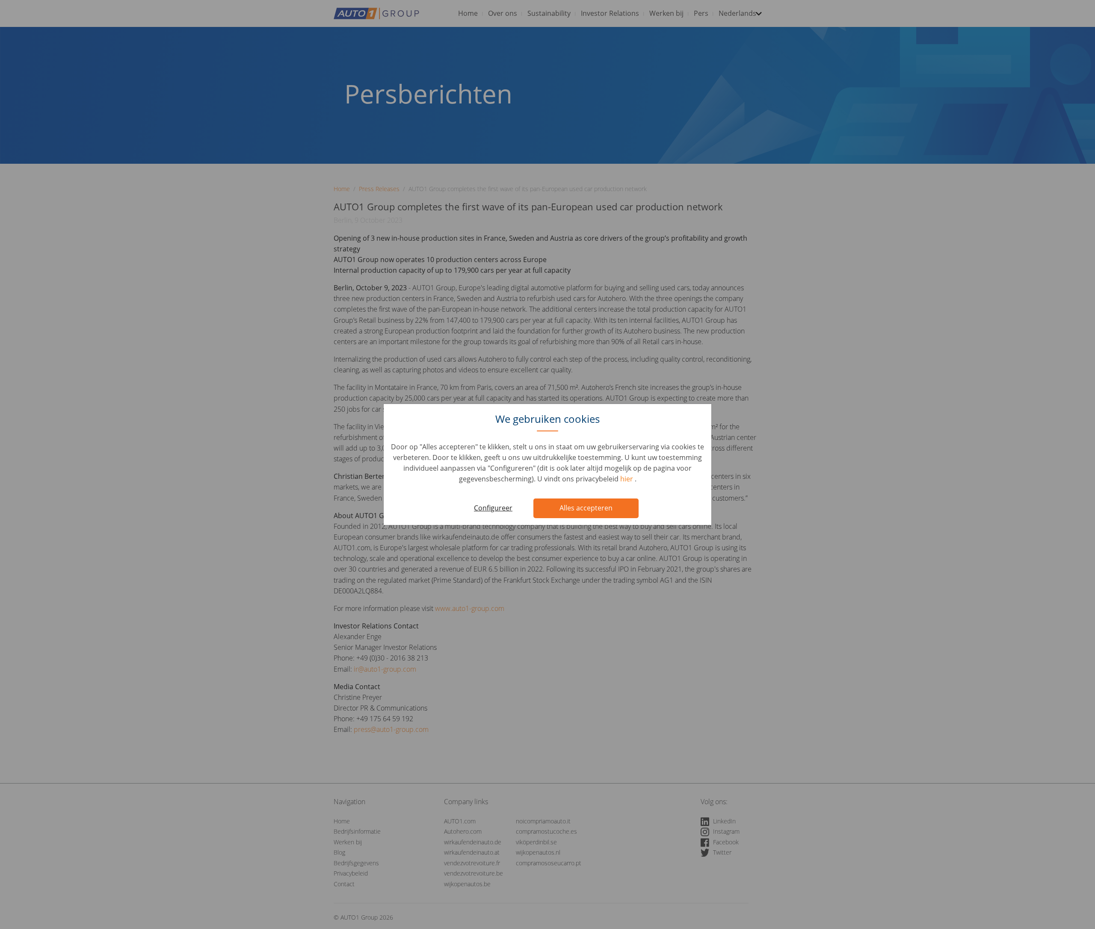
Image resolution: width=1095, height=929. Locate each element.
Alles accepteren (586, 508)
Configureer (493, 508)
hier (627, 479)
